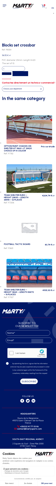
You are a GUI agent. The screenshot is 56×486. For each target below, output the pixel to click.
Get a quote (20, 73)
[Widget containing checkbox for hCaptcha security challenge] (27, 353)
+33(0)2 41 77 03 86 (29, 426)
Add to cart (6, 74)
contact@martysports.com (29, 429)
